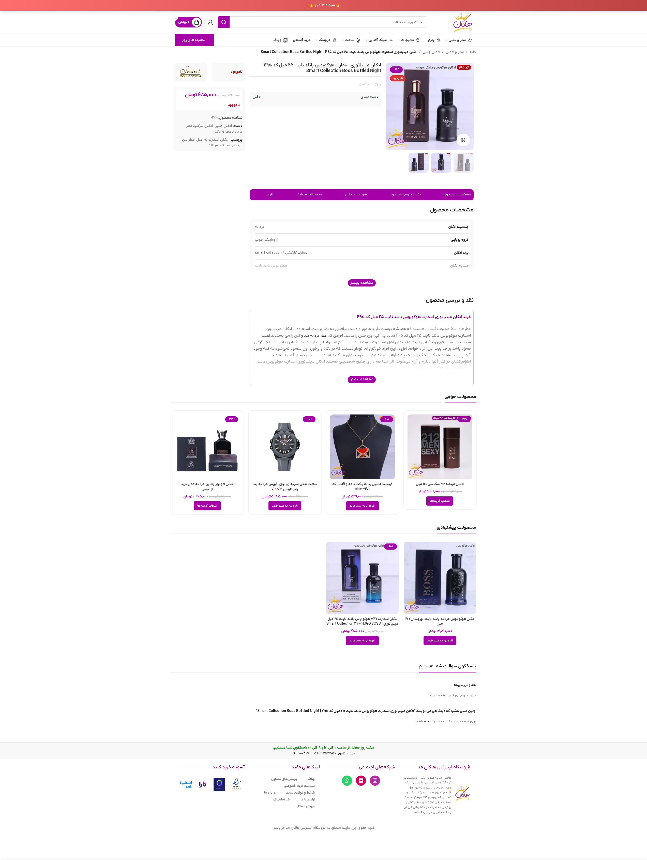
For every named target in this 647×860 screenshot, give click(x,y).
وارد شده (430, 721)
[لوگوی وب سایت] (462, 22)
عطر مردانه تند (315, 335)
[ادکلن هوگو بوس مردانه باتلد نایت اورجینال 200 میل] (440, 578)
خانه (473, 52)
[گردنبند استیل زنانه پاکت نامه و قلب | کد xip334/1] (362, 446)
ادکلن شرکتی (203, 125)
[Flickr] (361, 781)
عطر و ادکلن (455, 52)
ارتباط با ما (308, 799)
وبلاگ (311, 779)
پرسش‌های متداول (284, 779)
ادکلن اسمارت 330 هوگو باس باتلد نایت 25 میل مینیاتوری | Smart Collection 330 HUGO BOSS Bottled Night (362, 624)
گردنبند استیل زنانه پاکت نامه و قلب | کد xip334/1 (362, 487)
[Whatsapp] (347, 781)
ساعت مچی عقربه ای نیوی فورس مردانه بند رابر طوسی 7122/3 (285, 487)
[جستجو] (224, 22)
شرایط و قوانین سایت (300, 793)
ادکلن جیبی (431, 52)
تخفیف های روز (194, 40)
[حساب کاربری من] (210, 22)
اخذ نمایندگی (282, 799)
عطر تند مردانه (219, 145)
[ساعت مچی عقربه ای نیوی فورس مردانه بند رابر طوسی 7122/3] (284, 446)
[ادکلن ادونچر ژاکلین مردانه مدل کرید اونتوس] (207, 446)
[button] (362, 505)
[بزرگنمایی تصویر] (463, 140)
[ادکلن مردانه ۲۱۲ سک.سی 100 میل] (440, 446)
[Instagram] (375, 781)
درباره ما (269, 793)
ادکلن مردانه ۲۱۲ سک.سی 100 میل (440, 484)
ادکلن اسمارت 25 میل (212, 139)
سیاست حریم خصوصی (299, 786)
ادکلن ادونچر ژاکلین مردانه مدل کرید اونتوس (207, 487)
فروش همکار (306, 806)
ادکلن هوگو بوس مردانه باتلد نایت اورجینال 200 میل (440, 621)
